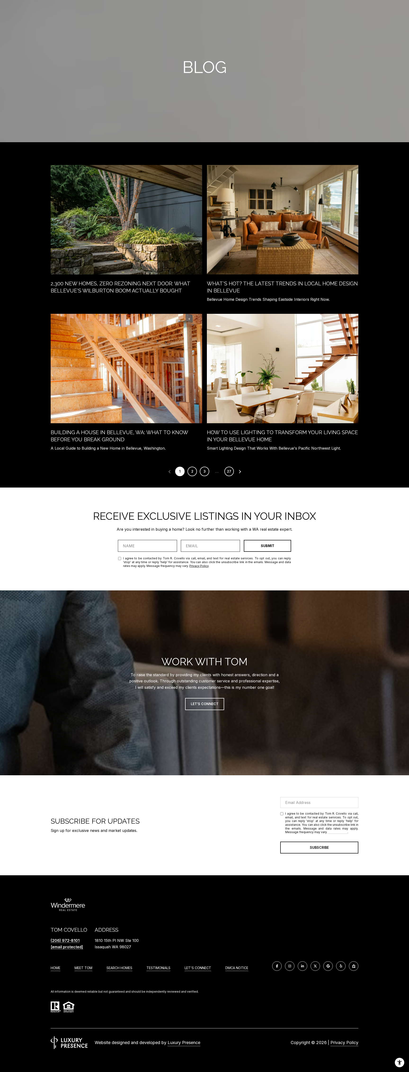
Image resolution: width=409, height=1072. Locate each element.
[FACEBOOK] (277, 966)
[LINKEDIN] (302, 966)
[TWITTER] (315, 966)
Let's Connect (198, 968)
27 (229, 471)
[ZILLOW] (353, 966)
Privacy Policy (199, 566)
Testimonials (158, 968)
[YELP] (341, 966)
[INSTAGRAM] (289, 966)
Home (55, 968)
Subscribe (319, 847)
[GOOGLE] (328, 966)
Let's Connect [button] (204, 704)
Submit (267, 546)
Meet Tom (83, 968)
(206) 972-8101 (65, 940)
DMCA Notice (236, 968)
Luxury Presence (184, 1042)
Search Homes (119, 968)
